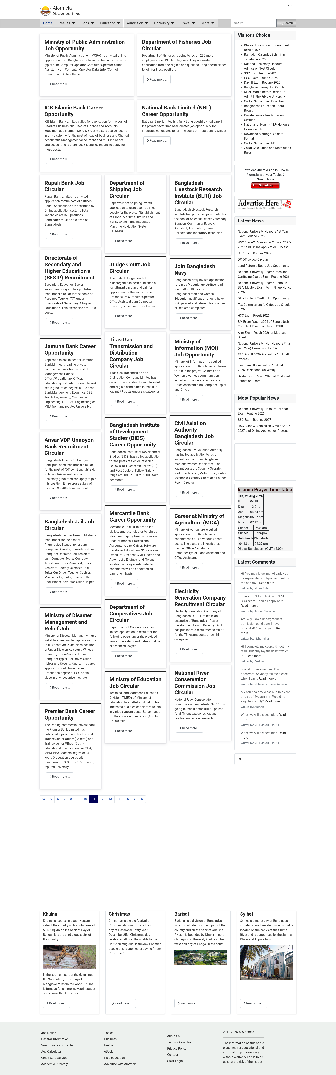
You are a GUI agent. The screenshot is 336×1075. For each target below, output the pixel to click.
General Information (55, 1039)
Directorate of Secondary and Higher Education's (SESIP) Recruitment (69, 268)
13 (110, 799)
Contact (172, 1055)
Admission (135, 23)
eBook (108, 1051)
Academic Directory (54, 1064)
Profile (108, 1045)
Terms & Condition (179, 1042)
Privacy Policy (176, 1048)
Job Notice (48, 1033)
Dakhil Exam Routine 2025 (262, 82)
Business (110, 1039)
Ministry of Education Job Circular (135, 682)
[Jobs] (91, 23)
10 (85, 799)
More (205, 23)
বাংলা (290, 5)
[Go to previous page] (51, 799)
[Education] (118, 23)
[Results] (72, 23)
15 (127, 799)
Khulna (50, 914)
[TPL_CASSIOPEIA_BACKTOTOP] (329, 1068)
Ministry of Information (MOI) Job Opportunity (196, 348)
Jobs (85, 23)
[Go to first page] (44, 799)
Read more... (267, 583)
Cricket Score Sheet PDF (260, 143)
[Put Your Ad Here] (265, 204)
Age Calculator (51, 1051)
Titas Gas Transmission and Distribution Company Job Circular (131, 352)
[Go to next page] (134, 799)
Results (64, 23)
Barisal (181, 914)
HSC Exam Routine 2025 (261, 78)
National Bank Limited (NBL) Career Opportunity (176, 110)
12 (102, 799)
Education (108, 23)
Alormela (62, 8)
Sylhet (246, 914)
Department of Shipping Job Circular (127, 189)
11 (93, 799)
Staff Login (175, 1061)
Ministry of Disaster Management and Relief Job (68, 622)
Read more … (60, 84)
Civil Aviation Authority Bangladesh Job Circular (194, 433)
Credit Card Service (54, 1058)
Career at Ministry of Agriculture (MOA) (199, 519)
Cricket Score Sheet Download (264, 101)
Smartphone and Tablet (57, 1045)
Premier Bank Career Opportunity (70, 714)
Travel (185, 23)
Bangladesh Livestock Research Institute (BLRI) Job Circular (198, 193)
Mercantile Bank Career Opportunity (132, 516)
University (162, 23)
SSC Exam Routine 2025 (260, 73)
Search (288, 23)
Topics (108, 1033)
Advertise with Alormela (120, 1064)
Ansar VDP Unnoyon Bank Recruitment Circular (69, 446)
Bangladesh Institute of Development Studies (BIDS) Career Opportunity (134, 435)
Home (47, 23)
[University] (172, 23)
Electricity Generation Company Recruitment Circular (200, 598)
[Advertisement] (135, 862)
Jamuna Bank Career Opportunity (70, 349)
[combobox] (254, 23)
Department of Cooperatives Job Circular (130, 613)
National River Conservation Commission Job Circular (194, 683)
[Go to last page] (142, 799)
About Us (173, 1036)
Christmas (119, 914)
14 (118, 799)
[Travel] (192, 23)
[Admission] (145, 23)
